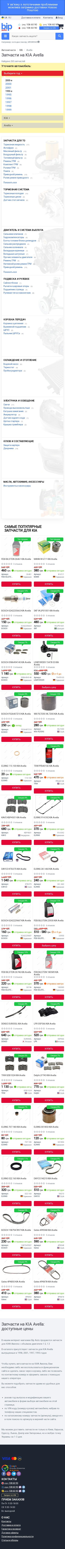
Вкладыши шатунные (14, 254)
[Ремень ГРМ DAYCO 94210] (49, 1166)
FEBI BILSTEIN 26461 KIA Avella (16, 559)
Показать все (10, 182)
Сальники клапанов (13, 234)
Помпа (6, 171)
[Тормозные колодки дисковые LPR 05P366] (49, 1011)
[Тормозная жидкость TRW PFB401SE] (49, 753)
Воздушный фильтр (13, 154)
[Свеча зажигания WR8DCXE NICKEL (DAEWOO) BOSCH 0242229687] (16, 908)
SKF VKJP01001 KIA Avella (46, 610)
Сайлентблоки (10, 283)
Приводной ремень (13, 174)
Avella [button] (7, 125)
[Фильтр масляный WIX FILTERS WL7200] (49, 701)
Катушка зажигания (13, 411)
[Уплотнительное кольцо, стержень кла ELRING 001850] (49, 1114)
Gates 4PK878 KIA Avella (45, 1281)
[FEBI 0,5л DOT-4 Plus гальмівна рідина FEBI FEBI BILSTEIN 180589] (49, 960)
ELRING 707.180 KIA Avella (13, 1127)
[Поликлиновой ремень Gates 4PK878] (49, 1269)
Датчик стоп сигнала (14, 200)
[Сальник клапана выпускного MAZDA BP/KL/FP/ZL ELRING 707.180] (16, 1114)
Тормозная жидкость (14, 144)
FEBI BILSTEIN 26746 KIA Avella (16, 972)
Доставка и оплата (30, 17)
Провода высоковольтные (16, 408)
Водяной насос (11, 364)
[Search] (59, 36)
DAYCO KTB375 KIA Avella (13, 869)
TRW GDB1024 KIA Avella (13, 1075)
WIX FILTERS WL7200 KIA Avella (49, 714)
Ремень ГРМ (9, 161)
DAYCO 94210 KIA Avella (45, 1178)
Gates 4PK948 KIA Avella (45, 1230)
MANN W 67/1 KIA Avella (45, 559)
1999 (8, 109)
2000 (8, 83)
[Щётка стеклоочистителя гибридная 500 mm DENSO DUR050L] (16, 1011)
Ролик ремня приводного (16, 178)
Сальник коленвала (13, 247)
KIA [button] (6, 117)
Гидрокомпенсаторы (13, 237)
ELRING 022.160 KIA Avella (13, 1178)
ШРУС (6, 330)
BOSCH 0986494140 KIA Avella (16, 662)
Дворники (8, 448)
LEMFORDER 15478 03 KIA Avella (46, 663)
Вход (60, 17)
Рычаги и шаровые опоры (16, 286)
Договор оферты (10, 1533)
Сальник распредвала (14, 244)
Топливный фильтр (13, 158)
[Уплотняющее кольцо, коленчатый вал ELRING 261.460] (49, 857)
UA (5, 17)
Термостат (9, 367)
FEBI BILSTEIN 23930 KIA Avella (48, 920)
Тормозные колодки (13, 193)
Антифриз (8, 148)
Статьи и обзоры (10, 1540)
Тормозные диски (12, 197)
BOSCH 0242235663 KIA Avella (16, 610)
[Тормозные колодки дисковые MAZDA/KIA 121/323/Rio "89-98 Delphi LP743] (49, 1063)
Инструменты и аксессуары (17, 486)
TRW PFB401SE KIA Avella (46, 766)
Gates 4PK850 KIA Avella (13, 1281)
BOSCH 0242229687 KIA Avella (16, 920)
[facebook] (4, 1473)
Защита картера (11, 445)
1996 (8, 98)
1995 (8, 94)
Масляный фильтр (12, 151)
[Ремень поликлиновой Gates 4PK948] (49, 1218)
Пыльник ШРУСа (11, 333)
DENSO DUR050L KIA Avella (14, 1024)
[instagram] (8, 1473)
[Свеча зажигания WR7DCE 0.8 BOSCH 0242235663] (16, 598)
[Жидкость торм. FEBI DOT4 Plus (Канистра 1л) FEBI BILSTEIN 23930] (49, 908)
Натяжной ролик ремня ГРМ (17, 264)
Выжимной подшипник (15, 327)
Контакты (48, 17)
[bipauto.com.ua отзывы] (13, 1468)
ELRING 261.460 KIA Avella (46, 869)
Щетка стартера (11, 421)
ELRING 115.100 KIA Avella (13, 766)
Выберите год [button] (12, 73)
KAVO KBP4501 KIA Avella (13, 817)
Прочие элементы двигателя (18, 257)
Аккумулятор (10, 414)
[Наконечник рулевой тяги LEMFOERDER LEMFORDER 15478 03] (49, 650)
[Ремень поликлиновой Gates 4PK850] (16, 1269)
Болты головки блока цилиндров (20, 240)
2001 (8, 87)
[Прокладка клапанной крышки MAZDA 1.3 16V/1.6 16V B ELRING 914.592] (49, 805)
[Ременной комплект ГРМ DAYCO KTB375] (16, 857)
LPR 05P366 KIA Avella (44, 1024)
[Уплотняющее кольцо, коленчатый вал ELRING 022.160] (16, 1166)
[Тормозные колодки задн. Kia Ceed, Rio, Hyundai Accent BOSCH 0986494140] (16, 650)
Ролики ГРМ (9, 168)
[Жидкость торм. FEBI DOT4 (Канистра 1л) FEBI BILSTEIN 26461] (16, 547)
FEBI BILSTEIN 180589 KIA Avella (46, 973)
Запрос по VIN (49, 28)
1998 (8, 105)
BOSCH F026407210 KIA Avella (16, 714)
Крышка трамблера (13, 424)
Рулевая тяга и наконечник (17, 293)
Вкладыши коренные (14, 250)
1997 (8, 102)
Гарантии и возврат (11, 1529)
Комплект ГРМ (10, 164)
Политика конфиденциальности (18, 1536)
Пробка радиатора (13, 370)
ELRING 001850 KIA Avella (46, 1127)
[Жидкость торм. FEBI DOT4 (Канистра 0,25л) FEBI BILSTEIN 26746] (16, 960)
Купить (16, 584)
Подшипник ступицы (13, 289)
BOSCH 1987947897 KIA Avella (16, 1230)
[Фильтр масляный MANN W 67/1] (49, 547)
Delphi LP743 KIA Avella (45, 1075)
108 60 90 (29, 24)
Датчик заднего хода (14, 418)
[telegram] (13, 1473)
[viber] (18, 1473)
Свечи (6, 404)
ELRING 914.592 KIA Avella (46, 817)
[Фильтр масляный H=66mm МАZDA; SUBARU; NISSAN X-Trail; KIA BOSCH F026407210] (16, 701)
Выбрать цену (49, 687)
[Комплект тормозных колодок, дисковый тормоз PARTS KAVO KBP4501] (16, 805)
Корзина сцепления (13, 323)
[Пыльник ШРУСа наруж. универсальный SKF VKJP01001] (49, 598)
